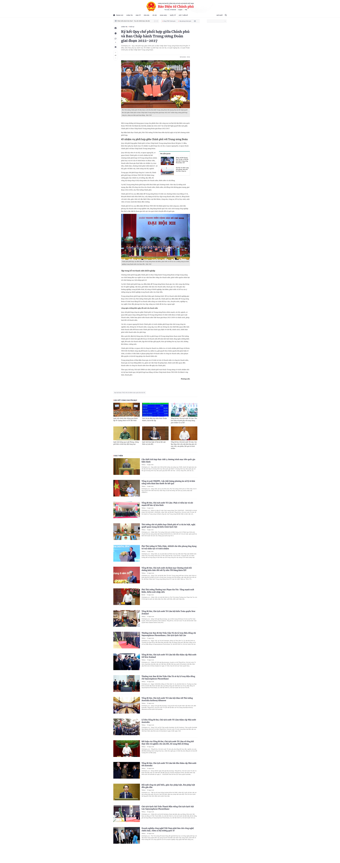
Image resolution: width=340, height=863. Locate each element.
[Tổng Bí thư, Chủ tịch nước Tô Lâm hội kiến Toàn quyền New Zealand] (126, 618)
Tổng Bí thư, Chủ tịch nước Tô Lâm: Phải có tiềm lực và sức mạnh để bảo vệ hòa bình (167, 504)
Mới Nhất (220, 15)
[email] (195, 21)
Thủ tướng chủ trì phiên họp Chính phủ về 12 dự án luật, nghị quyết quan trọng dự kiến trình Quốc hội (168, 525)
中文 (186, 9)
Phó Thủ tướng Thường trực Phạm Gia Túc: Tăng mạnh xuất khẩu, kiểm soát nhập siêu (168, 590)
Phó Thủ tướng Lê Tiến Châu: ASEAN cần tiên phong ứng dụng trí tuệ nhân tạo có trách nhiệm (169, 547)
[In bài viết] (115, 47)
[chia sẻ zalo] (115, 33)
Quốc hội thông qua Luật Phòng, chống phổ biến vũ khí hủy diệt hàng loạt (126, 443)
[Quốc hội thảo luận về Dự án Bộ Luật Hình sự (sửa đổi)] (155, 433)
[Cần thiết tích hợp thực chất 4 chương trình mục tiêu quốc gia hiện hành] (126, 466)
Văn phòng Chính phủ (185, 21)
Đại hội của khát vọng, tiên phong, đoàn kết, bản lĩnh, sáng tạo (182, 169)
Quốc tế (173, 15)
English (180, 9)
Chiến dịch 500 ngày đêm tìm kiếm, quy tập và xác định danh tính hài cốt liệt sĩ (134, 21)
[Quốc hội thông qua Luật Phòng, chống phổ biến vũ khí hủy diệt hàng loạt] (126, 433)
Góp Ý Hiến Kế (183, 15)
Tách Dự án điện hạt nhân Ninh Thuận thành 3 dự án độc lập (154, 419)
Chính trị (129, 15)
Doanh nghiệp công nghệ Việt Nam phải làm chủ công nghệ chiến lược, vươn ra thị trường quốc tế (168, 829)
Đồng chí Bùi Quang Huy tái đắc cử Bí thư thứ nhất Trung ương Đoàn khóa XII (182, 160)
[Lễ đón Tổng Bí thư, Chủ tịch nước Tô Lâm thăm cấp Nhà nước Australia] (126, 727)
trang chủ (119, 15)
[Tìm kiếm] (226, 15)
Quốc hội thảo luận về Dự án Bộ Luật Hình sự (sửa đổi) (154, 443)
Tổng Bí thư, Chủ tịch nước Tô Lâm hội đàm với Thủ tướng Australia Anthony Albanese (167, 699)
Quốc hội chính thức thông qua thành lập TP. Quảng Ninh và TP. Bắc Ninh (125, 419)
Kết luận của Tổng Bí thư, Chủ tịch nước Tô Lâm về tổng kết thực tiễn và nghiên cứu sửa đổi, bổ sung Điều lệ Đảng (168, 742)
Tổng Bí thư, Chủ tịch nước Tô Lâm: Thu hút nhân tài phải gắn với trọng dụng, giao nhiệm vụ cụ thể (184, 420)
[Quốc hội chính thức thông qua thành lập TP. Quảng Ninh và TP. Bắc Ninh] (126, 410)
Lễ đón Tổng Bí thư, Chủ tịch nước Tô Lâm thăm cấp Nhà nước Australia (169, 721)
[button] (155, 21)
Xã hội (154, 15)
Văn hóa (146, 15)
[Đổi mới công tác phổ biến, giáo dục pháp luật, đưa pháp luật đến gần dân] (126, 792)
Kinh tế (138, 15)
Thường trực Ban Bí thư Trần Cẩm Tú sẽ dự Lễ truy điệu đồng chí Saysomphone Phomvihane (168, 677)
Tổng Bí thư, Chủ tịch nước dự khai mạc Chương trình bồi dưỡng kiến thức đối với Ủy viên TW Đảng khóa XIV (167, 569)
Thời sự (131, 26)
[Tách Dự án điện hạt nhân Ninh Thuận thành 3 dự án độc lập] (155, 410)
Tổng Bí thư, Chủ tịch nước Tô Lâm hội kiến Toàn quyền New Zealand (168, 612)
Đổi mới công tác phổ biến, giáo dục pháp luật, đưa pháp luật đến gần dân (168, 786)
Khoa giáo (163, 15)
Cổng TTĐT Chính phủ (169, 21)
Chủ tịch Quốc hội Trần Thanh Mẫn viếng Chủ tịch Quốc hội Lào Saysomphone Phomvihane (168, 807)
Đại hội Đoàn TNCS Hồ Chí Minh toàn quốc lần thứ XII (129, 392)
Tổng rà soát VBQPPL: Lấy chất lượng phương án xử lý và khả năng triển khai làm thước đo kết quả (168, 482)
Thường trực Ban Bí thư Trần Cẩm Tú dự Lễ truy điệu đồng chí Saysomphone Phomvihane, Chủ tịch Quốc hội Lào (169, 634)
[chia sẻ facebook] (115, 28)
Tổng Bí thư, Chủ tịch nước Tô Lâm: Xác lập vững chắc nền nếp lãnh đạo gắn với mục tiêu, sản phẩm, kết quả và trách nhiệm (184, 445)
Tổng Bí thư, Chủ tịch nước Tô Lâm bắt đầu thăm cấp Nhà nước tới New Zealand (169, 656)
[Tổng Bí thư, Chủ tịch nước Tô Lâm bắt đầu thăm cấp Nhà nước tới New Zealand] (126, 661)
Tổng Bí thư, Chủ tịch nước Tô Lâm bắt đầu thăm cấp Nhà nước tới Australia (169, 764)
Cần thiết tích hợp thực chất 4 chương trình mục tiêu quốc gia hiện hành (168, 460)
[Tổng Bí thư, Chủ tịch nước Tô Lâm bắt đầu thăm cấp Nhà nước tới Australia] (126, 770)
